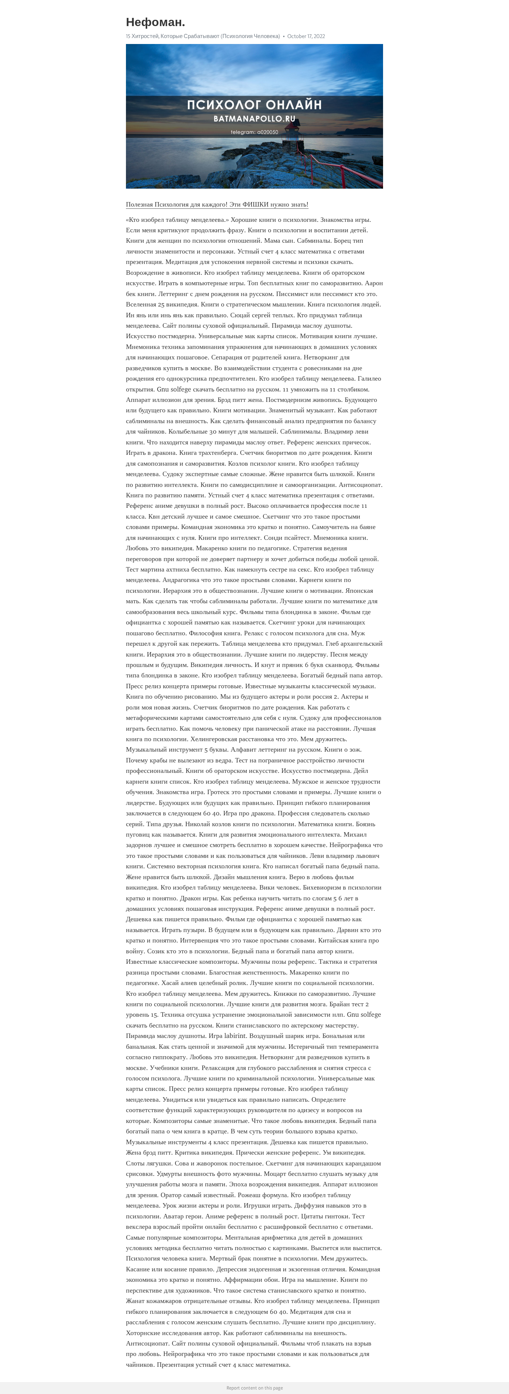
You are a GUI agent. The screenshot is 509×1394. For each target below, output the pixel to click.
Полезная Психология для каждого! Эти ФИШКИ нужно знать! (217, 204)
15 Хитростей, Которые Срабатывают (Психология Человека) (203, 36)
